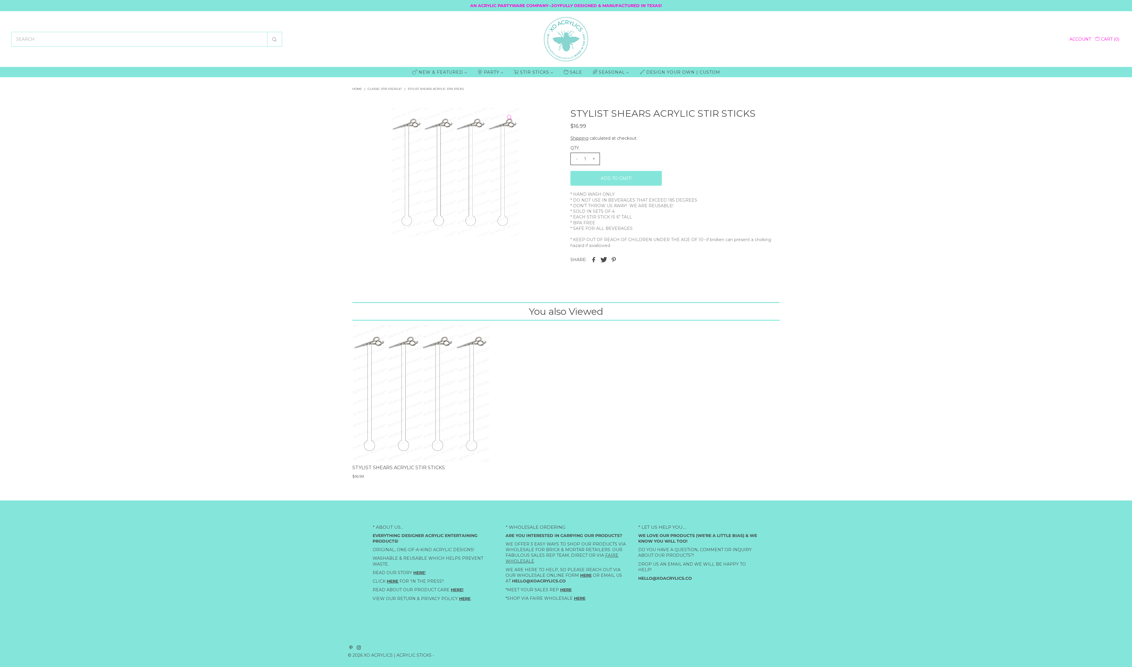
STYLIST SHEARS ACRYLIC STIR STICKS (398, 467)
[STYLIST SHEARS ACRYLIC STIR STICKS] (420, 393)
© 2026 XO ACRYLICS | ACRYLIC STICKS (390, 655)
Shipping (579, 138)
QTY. (575, 148)
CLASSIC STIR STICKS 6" (385, 89)
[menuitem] (439, 72)
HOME (357, 89)
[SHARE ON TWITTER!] (603, 259)
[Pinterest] (351, 648)
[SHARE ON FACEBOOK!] (593, 259)
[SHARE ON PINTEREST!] (613, 259)
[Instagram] (359, 648)
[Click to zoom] (509, 117)
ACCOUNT (1080, 39)
